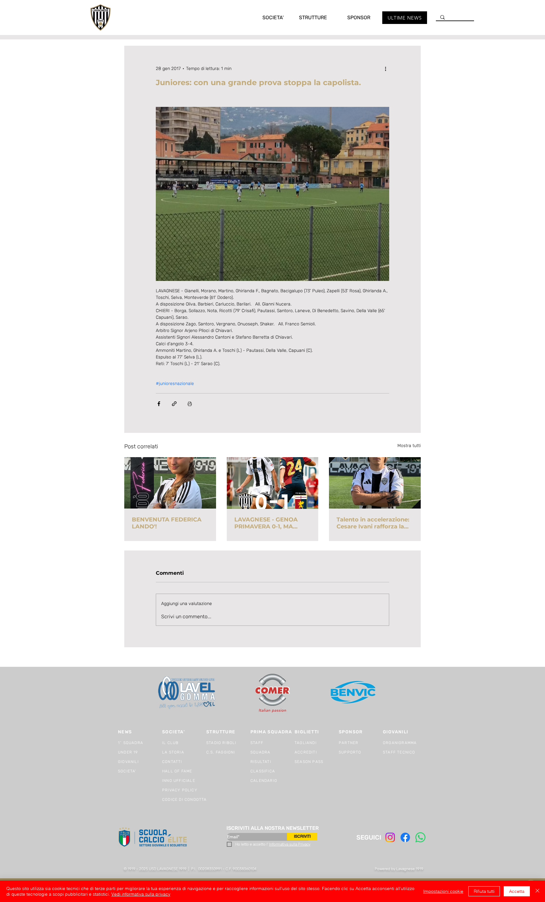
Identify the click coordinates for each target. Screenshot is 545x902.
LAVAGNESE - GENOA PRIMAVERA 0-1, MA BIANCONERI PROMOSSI (270, 523)
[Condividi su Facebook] (159, 404)
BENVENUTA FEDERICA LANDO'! (167, 523)
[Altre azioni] (385, 68)
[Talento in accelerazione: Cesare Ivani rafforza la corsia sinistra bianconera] (375, 483)
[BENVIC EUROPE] (353, 693)
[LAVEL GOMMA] (187, 693)
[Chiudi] (537, 891)
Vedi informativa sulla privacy (140, 894)
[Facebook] (405, 837)
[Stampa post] (190, 404)
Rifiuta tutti (484, 891)
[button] (266, 17)
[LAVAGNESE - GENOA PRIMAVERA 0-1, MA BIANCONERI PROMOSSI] (273, 483)
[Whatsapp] (420, 837)
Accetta (516, 891)
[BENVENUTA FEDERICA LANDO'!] (170, 483)
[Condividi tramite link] (174, 404)
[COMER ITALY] (272, 693)
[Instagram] (390, 837)
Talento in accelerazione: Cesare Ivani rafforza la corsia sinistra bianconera (375, 523)
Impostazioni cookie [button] (443, 891)
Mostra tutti (409, 445)
